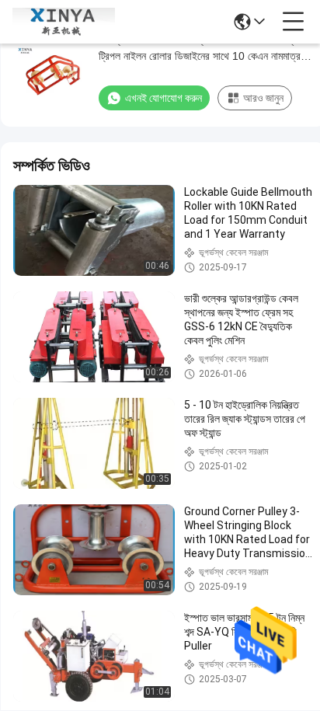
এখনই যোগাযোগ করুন (163, 98)
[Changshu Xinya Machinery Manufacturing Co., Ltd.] (63, 22)
